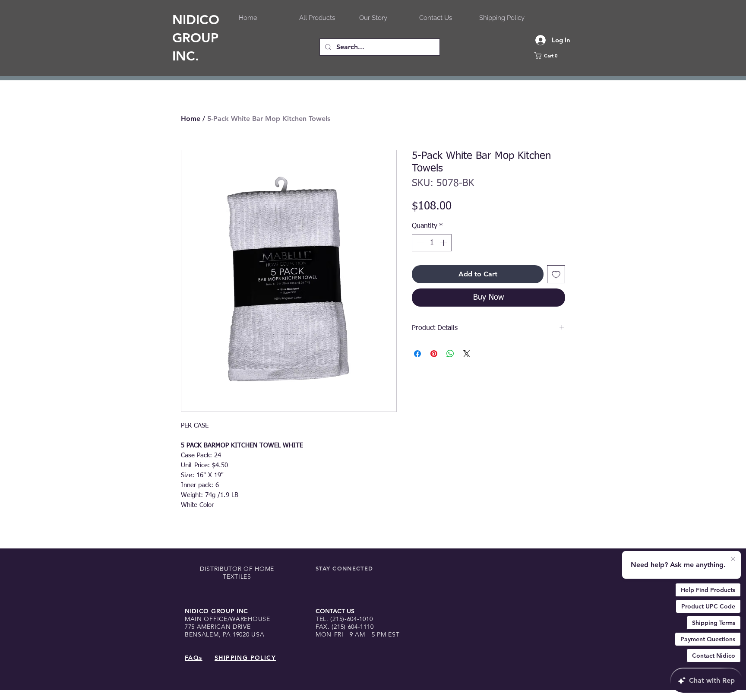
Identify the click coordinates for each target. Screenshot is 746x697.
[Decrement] (419, 242)
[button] (556, 55)
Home (190, 118)
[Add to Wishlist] (556, 274)
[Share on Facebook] (417, 353)
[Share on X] (467, 353)
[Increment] (444, 242)
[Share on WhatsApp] (450, 353)
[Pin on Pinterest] (434, 353)
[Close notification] (733, 559)
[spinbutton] (431, 242)
